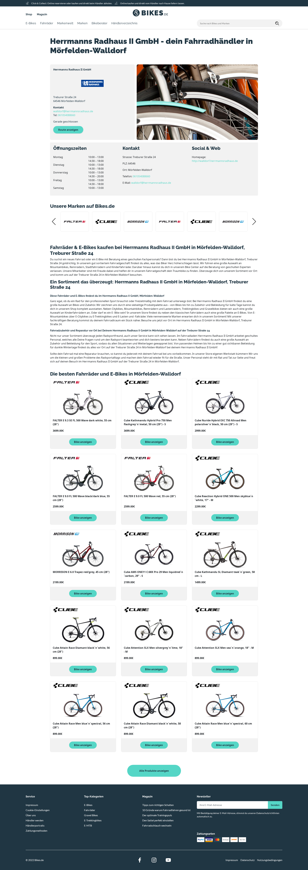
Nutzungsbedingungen (269, 859)
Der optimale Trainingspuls (157, 815)
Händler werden (34, 820)
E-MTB (88, 825)
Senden (275, 804)
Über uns (31, 815)
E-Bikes (88, 804)
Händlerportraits (35, 825)
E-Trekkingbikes (93, 820)
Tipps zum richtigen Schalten (158, 804)
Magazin (42, 14)
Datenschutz (247, 859)
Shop (29, 14)
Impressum (32, 804)
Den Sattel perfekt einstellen (158, 820)
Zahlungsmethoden (36, 830)
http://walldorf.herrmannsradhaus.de (215, 161)
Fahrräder (89, 810)
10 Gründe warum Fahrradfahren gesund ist (166, 810)
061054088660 (66, 115)
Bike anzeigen (83, 442)
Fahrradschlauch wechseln (156, 825)
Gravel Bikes (91, 815)
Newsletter (204, 796)
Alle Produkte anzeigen (154, 771)
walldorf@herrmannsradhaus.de (73, 111)
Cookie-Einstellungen (38, 810)
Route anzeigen (68, 130)
